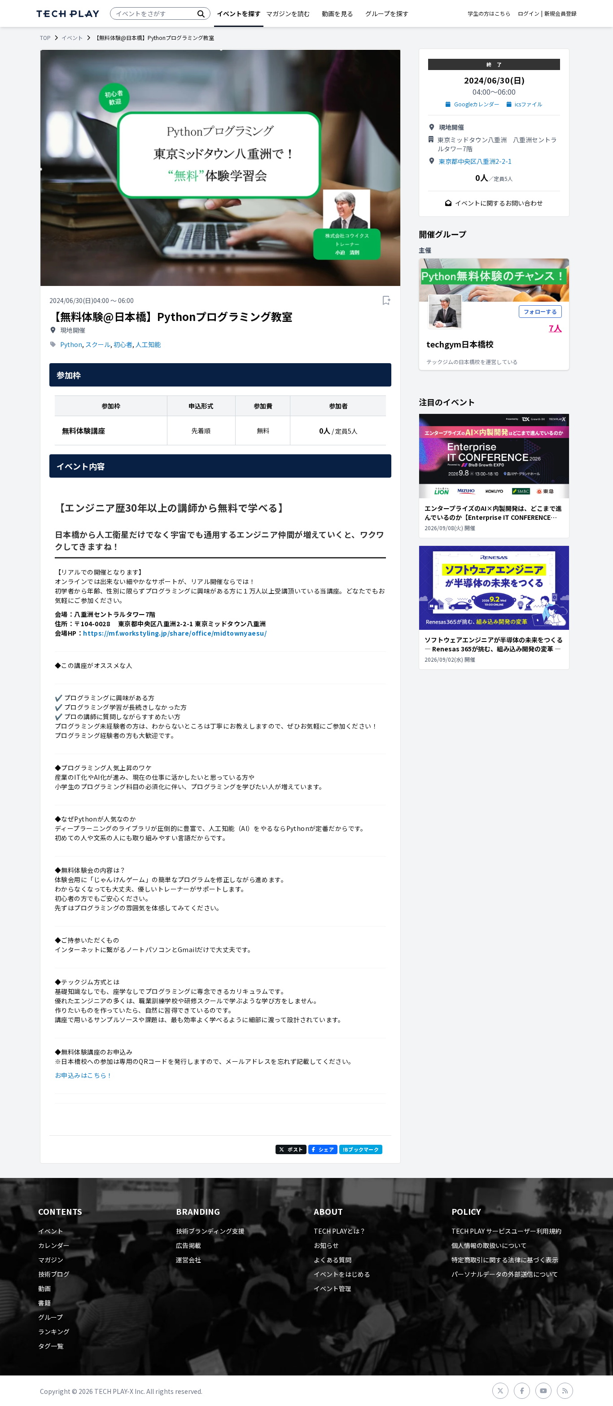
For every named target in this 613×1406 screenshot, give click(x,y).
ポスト (295, 1149)
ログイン (528, 13)
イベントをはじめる (342, 1274)
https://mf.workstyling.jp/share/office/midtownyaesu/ (175, 632)
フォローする (540, 311)
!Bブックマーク (361, 1149)
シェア (326, 1149)
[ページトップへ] (67, 13)
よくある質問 (332, 1259)
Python (71, 344)
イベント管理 (332, 1288)
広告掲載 (188, 1245)
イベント (72, 37)
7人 (555, 328)
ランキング (54, 1331)
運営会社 (188, 1259)
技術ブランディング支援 (210, 1230)
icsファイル (529, 104)
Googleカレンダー (476, 104)
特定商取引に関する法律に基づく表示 (504, 1259)
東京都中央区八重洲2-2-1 (475, 161)
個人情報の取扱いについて (489, 1245)
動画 (44, 1288)
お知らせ (326, 1245)
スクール (97, 344)
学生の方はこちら (489, 13)
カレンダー (54, 1245)
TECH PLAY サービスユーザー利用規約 (506, 1230)
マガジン (50, 1259)
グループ (50, 1317)
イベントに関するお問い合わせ (499, 202)
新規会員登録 (560, 13)
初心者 (123, 344)
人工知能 (148, 344)
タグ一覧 (50, 1345)
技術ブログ (54, 1274)
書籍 (44, 1302)
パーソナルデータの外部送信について (504, 1274)
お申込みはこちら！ (84, 1075)
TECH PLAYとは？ (340, 1230)
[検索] (201, 13)
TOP (45, 37)
